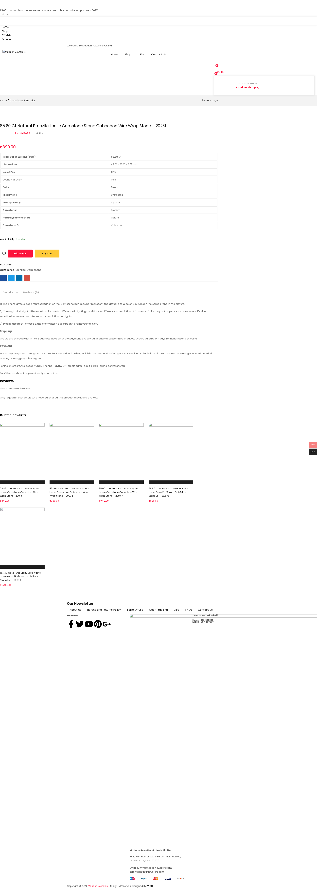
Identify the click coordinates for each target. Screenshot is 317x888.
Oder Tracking (158, 610)
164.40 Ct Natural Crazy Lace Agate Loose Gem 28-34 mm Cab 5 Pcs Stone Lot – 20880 (20, 576)
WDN (150, 886)
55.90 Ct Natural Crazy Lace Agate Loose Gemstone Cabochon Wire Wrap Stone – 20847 (119, 492)
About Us (75, 610)
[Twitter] (80, 624)
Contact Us (158, 54)
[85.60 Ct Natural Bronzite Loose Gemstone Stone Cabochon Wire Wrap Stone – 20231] (3, 278)
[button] (158, 14)
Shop (128, 54)
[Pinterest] (98, 624)
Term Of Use (135, 610)
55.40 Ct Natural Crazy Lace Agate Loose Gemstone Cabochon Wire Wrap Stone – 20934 (69, 492)
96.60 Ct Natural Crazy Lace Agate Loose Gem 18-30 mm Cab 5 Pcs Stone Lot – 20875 (168, 492)
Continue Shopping (248, 87)
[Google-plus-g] (107, 624)
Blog (142, 54)
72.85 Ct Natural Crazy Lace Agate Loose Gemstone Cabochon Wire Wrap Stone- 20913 (19, 492)
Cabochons (16, 100)
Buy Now (47, 253)
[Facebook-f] (71, 624)
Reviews (22, 133)
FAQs (188, 610)
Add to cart (20, 253)
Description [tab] (10, 292)
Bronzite (30, 100)
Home (115, 54)
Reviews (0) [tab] (31, 292)
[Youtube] (89, 624)
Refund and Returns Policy (104, 610)
